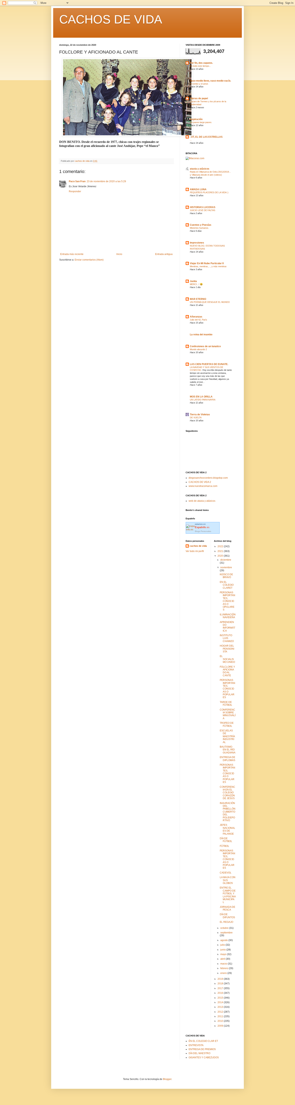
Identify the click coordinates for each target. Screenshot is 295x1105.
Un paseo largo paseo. (201, 122)
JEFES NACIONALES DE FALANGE (227, 829)
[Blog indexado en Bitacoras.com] (195, 158)
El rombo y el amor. (199, 84)
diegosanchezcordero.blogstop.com (208, 477)
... (191, 140)
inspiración (196, 119)
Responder (75, 191)
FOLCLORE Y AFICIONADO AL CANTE (227, 671)
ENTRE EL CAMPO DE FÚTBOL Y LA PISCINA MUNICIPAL (228, 895)
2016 (221, 993)
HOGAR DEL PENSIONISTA (227, 648)
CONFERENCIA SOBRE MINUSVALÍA (228, 714)
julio (223, 944)
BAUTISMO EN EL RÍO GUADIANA (227, 749)
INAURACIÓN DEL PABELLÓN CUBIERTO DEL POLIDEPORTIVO (227, 812)
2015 (221, 997)
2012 (221, 1011)
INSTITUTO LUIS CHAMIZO (227, 638)
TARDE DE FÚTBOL (226, 703)
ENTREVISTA (196, 1045)
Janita (193, 281)
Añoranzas (196, 316)
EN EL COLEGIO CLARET (227, 585)
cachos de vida (198, 546)
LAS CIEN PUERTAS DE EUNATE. (209, 364)
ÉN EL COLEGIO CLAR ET (203, 1041)
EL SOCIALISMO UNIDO (227, 659)
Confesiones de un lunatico (205, 346)
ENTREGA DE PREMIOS (202, 1049)
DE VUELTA (195, 417)
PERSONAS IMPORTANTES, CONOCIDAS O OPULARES (227, 601)
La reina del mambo (201, 334)
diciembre (225, 559)
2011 (221, 1016)
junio (223, 949)
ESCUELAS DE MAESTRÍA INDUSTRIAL (227, 736)
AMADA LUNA (198, 189)
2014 (221, 1002)
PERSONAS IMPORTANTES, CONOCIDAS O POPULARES (227, 689)
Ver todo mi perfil (195, 551)
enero (223, 973)
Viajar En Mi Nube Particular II (207, 263)
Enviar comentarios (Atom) (89, 259)
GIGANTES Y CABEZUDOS (204, 1057)
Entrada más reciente (71, 254)
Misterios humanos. (199, 228)
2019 (221, 979)
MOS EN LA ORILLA (201, 396)
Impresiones (197, 242)
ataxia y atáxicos (199, 168)
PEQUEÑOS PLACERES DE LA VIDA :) (209, 192)
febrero (224, 968)
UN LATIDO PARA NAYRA (202, 399)
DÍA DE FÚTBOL (226, 840)
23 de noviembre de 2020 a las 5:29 (106, 181)
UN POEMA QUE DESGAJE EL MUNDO (210, 302)
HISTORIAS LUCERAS (202, 207)
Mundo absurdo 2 (198, 349)
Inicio (119, 254)
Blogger (167, 1079)
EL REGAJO (226, 922)
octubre (224, 928)
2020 (221, 555)
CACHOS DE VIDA (110, 19)
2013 (221, 1007)
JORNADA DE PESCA (227, 908)
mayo (223, 954)
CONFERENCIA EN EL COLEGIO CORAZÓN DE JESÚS (227, 793)
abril (223, 958)
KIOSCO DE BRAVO (226, 576)
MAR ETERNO (198, 299)
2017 (221, 988)
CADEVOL (225, 872)
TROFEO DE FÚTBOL (227, 724)
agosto (224, 940)
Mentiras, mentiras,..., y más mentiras (208, 266)
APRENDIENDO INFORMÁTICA (227, 626)
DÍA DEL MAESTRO (199, 1053)
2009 (221, 1025)
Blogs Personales (203, 531)
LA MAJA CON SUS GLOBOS (227, 880)
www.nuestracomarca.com (203, 486)
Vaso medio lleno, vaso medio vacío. (210, 80)
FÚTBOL (224, 846)
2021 (221, 551)
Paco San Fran (77, 181)
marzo (224, 963)
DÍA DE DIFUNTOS (227, 916)
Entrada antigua (164, 254)
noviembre (226, 567)
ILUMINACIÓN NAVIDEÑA (228, 616)
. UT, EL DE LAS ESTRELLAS (206, 136)
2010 (221, 1021)
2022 (221, 546)
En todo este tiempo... (200, 66)
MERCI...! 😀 (196, 284)
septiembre (226, 932)
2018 (221, 983)
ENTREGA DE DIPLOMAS (227, 758)
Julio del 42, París (198, 319)
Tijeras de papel (199, 98)
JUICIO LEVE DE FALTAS (202, 210)
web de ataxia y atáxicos (202, 500)
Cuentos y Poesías (200, 224)
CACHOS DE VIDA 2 (200, 482)
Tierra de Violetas (200, 414)
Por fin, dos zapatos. (201, 63)
